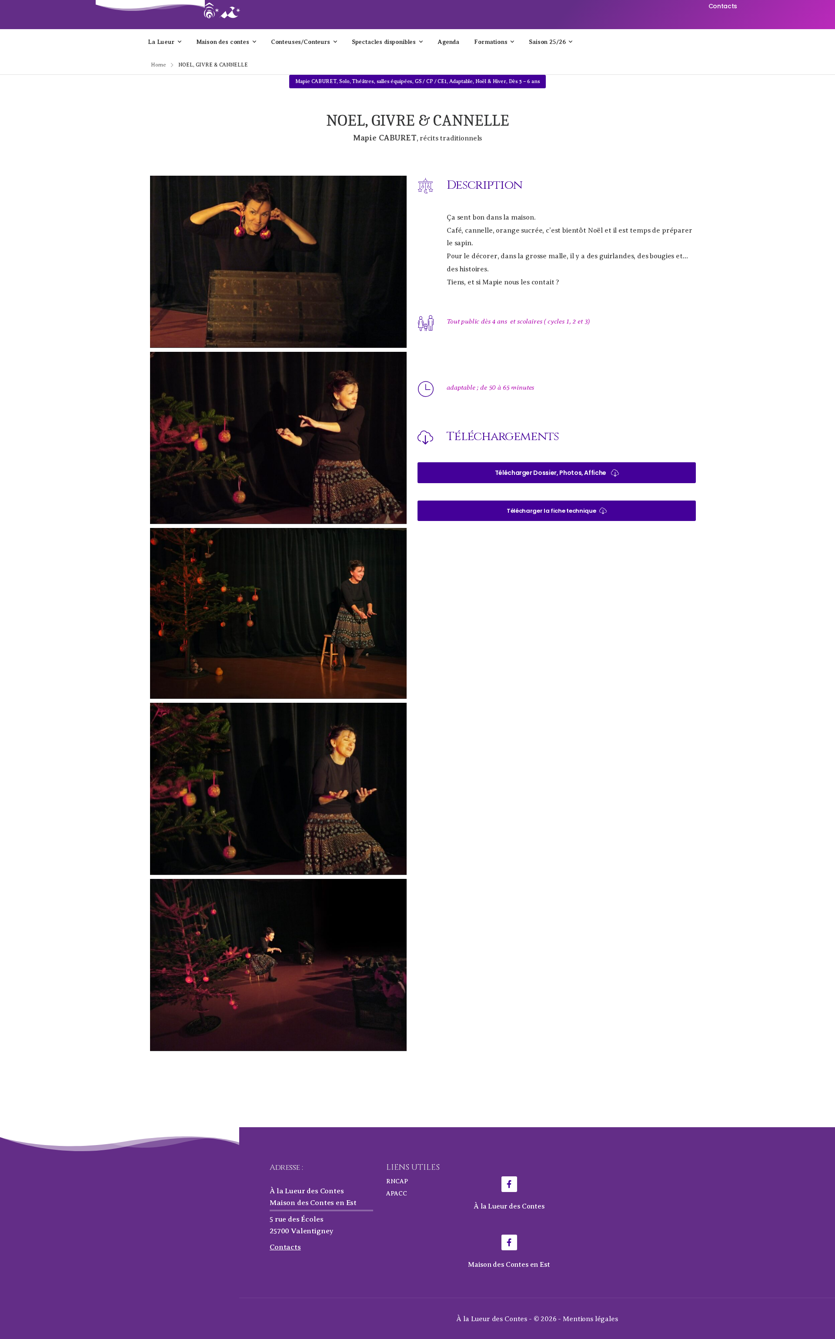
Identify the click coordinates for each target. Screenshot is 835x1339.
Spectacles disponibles (384, 41)
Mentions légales (590, 1319)
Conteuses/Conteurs (300, 41)
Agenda (448, 41)
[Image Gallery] (278, 261)
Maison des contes (222, 41)
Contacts (285, 1247)
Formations (490, 41)
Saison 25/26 (547, 41)
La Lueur (161, 41)
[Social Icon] (509, 1184)
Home (158, 65)
